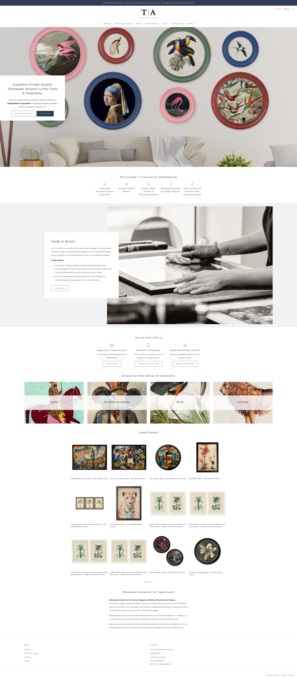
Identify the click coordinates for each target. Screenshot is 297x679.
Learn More (60, 288)
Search (27, 649)
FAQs (26, 661)
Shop (165, 24)
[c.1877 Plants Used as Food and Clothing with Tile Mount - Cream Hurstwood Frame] (129, 551)
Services (107, 24)
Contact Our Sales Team (148, 364)
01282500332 (155, 653)
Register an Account (24, 113)
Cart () (286, 9)
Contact (190, 24)
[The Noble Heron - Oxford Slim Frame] (207, 457)
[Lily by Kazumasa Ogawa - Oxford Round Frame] (207, 551)
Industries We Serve (123, 24)
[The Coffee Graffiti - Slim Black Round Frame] (168, 457)
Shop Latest (45, 113)
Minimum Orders (31, 653)
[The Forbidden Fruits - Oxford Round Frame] (168, 551)
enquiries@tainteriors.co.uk (161, 649)
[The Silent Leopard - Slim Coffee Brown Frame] (129, 503)
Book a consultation (185, 364)
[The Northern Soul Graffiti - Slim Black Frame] (89, 457)
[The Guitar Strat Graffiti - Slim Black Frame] (129, 457)
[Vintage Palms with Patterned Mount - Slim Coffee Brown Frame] (89, 503)
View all (147, 582)
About (138, 24)
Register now (112, 364)
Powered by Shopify (272, 675)
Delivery (27, 657)
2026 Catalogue (177, 24)
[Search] (293, 9)
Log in (278, 9)
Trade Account (152, 24)
